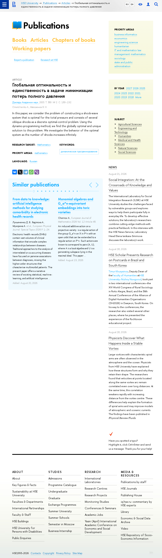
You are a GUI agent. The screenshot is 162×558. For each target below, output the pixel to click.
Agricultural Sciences (130, 124)
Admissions (55, 478)
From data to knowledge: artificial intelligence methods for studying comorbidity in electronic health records (31, 208)
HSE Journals (129, 488)
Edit (151, 552)
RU (127, 4)
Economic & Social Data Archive (135, 520)
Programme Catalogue (62, 485)
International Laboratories (93, 480)
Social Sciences (127, 152)
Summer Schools (58, 518)
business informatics (125, 34)
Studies (55, 472)
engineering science (126, 42)
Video (124, 528)
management (122, 54)
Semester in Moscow (61, 524)
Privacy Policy (63, 553)
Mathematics (43, 144)
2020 (117, 97)
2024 (117, 93)
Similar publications (35, 184)
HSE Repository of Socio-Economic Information (137, 536)
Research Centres (96, 488)
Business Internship (60, 531)
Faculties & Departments (27, 502)
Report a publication (24, 60)
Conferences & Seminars (100, 508)
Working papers (31, 48)
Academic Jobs (94, 515)
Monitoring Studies (97, 502)
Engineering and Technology (125, 130)
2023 (124, 93)
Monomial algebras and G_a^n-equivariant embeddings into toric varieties (75, 205)
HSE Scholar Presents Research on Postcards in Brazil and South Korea (131, 260)
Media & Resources (130, 473)
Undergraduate (57, 491)
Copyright (48, 553)
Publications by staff (133, 482)
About (17, 472)
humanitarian (121, 46)
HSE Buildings (20, 521)
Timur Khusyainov (118, 271)
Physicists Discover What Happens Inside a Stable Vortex (126, 343)
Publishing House (131, 495)
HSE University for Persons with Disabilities (27, 529)
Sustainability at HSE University (25, 493)
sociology (119, 58)
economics (120, 38)
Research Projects (96, 495)
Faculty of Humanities (124, 275)
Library (125, 512)
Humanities (124, 136)
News (113, 167)
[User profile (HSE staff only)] (148, 4)
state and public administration (123, 64)
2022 (131, 93)
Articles (39, 40)
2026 (135, 88)
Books (19, 40)
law (139, 50)
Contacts (36, 553)
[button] (34, 191)
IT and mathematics (125, 50)
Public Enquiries (21, 538)
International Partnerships (28, 508)
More (138, 97)
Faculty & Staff (21, 515)
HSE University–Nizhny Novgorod (126, 277)
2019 (124, 97)
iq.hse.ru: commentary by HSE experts (136, 503)
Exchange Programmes (62, 505)
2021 (137, 93)
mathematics (138, 54)
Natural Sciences (127, 148)
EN (132, 4)
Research (93, 472)
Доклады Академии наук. (25, 102)
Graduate (54, 498)
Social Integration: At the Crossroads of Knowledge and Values (130, 184)
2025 (142, 88)
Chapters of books (73, 40)
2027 (129, 88)
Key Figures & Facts (24, 485)
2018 (131, 97)
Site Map (77, 553)
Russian (33, 161)
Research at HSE (49, 60)
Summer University (60, 511)
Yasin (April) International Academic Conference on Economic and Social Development (101, 526)
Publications (46, 25)
